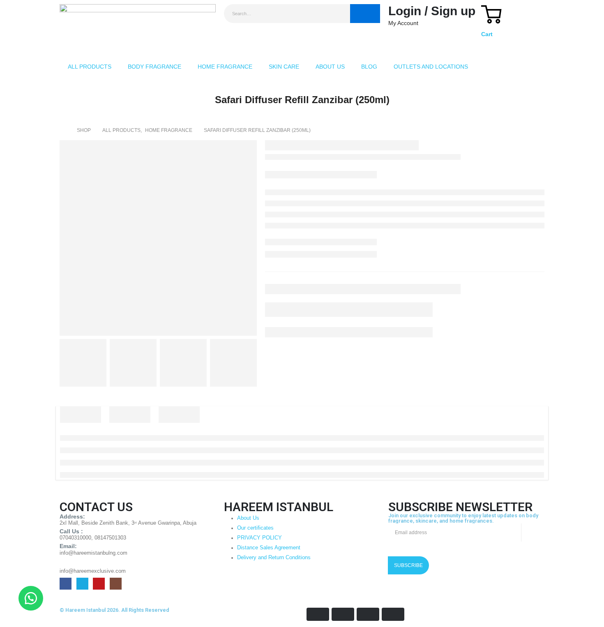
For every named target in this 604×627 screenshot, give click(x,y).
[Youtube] (99, 584)
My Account (403, 23)
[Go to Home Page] (62, 130)
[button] (30, 598)
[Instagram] (116, 584)
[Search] (365, 13)
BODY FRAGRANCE (154, 66)
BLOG (369, 66)
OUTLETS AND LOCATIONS (431, 66)
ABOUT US (330, 66)
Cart (487, 34)
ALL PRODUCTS (89, 66)
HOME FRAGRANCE (225, 66)
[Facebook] (65, 584)
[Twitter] (82, 584)
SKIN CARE (284, 66)
